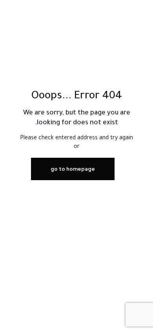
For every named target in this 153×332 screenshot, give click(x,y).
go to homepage (73, 169)
